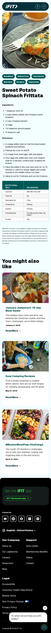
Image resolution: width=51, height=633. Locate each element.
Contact (30, 563)
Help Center (32, 546)
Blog (4, 569)
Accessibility (8, 584)
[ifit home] (11, 6)
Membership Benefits (37, 552)
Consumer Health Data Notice (17, 590)
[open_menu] (44, 6)
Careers (6, 557)
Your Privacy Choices (13, 601)
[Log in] (37, 6)
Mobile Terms (9, 596)
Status (29, 557)
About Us (6, 546)
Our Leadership (10, 552)
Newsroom (7, 563)
